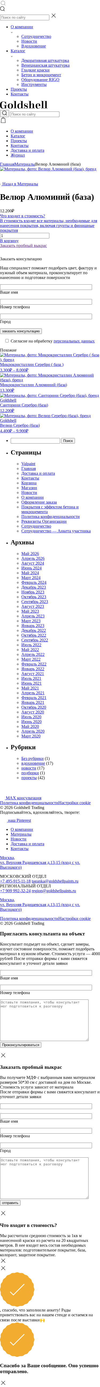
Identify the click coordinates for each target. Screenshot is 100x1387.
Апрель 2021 (33, 693)
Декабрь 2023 (33, 587)
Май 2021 (30, 688)
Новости (29, 41)
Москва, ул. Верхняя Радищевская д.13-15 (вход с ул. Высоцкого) (40, 862)
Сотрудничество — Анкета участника (56, 531)
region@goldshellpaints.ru (54, 890)
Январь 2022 (32, 669)
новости (28, 768)
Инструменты (34, 84)
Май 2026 (30, 553)
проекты (29, 777)
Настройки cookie (74, 802)
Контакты (20, 94)
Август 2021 (32, 673)
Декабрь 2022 (33, 630)
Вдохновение (33, 46)
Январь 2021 (32, 702)
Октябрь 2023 (33, 597)
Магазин (29, 487)
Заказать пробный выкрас (23, 245)
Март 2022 (31, 659)
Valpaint (28, 463)
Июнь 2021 (31, 683)
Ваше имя (9, 292)
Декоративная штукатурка (45, 60)
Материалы (24, 164)
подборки (30, 773)
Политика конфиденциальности (50, 516)
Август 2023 (32, 606)
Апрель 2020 (33, 731)
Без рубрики (32, 758)
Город (5, 321)
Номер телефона (15, 307)
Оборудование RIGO (40, 79)
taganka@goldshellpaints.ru (55, 881)
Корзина (29, 483)
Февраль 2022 (33, 664)
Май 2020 (30, 726)
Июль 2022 (31, 645)
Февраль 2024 (33, 582)
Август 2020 (32, 712)
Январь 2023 (32, 625)
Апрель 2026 (33, 558)
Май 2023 (30, 611)
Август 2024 (32, 563)
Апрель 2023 (33, 616)
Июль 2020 (31, 717)
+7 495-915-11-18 (15, 881)
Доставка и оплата (27, 150)
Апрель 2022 (33, 654)
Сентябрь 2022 (34, 640)
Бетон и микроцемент (41, 75)
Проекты (19, 89)
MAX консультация (23, 798)
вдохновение (33, 763)
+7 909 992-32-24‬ (15, 890)
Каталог (18, 51)
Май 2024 (30, 573)
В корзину (9, 240)
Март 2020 (31, 736)
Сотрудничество (36, 36)
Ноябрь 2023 (32, 592)
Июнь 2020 (31, 721)
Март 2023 (31, 621)
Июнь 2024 (31, 568)
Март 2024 (31, 577)
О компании (22, 27)
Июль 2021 (31, 678)
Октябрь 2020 (33, 707)
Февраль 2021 (33, 697)
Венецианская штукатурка (45, 65)
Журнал (18, 155)
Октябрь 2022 (33, 635)
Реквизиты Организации (44, 521)
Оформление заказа (39, 502)
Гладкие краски (35, 70)
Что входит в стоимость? (48, 223)
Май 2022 (30, 649)
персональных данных (74, 341)
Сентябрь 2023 (34, 601)
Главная (7, 164)
